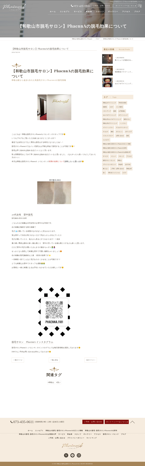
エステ (124, 172)
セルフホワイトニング (109, 115)
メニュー (113, 156)
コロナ (111, 107)
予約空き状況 (122, 102)
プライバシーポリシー (109, 164)
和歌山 (120, 160)
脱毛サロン (127, 119)
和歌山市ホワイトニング (110, 123)
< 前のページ (17, 360)
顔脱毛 (105, 107)
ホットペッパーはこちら (125, 6)
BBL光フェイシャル (114, 172)
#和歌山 (51, 382)
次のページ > (90, 360)
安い (104, 172)
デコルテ (105, 131)
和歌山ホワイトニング (109, 102)
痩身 (112, 131)
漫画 (114, 111)
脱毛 (127, 135)
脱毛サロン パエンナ (109, 160)
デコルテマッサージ (122, 127)
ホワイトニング (123, 115)
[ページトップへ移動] (132, 422)
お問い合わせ (120, 135)
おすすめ (127, 164)
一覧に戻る (54, 360)
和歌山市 (129, 168)
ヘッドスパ (123, 123)
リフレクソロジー (108, 135)
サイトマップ (92, 438)
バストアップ (107, 111)
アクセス (129, 156)
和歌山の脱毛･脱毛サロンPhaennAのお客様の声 (116, 152)
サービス (105, 156)
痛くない (105, 168)
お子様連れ (122, 111)
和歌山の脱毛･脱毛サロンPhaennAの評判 (115, 148)
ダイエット (119, 131)
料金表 (120, 164)
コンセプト (106, 140)
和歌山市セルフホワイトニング (112, 119)
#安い (58, 382)
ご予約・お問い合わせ (101, 6)
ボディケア (128, 131)
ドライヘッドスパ (108, 127)
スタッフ (121, 156)
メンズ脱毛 (119, 107)
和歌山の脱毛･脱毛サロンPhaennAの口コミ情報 (116, 144)
